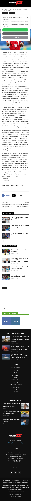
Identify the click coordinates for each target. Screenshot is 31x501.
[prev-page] (3, 241)
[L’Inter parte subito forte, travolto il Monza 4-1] (6, 236)
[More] (21, 195)
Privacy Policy (11, 443)
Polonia (17, 185)
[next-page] (5, 241)
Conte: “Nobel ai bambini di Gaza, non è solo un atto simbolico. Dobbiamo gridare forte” (11, 405)
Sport (14, 12)
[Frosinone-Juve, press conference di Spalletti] (6, 252)
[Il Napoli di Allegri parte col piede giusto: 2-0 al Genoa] (6, 220)
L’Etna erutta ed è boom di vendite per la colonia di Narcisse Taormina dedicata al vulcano (20, 348)
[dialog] (15, 28)
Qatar (22, 185)
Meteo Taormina (5, 308)
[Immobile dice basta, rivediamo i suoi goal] (25, 422)
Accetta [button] (15, 30)
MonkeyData (18, 498)
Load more (15, 283)
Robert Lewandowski (6, 187)
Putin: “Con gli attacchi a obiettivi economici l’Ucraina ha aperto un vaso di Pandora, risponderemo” (19, 260)
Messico (7, 185)
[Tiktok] (19, 472)
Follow (15, 317)
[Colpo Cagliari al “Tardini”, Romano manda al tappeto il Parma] (6, 228)
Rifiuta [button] (15, 33)
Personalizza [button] (15, 37)
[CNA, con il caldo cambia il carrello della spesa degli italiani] (25, 414)
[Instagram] (15, 472)
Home (3, 9)
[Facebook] (11, 472)
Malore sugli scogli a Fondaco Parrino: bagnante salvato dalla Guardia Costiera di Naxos (19, 356)
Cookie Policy (19, 443)
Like (6, 317)
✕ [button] (27, 17)
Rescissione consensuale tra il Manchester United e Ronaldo (8, 206)
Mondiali (12, 185)
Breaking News (8, 9)
